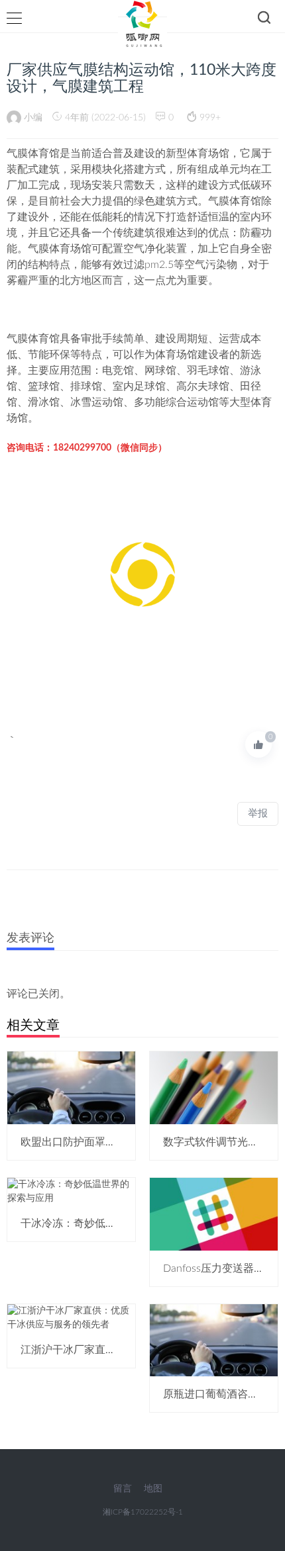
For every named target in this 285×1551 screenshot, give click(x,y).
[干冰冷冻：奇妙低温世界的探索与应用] (71, 1191)
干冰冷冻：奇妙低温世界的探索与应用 (111, 1223)
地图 (153, 1488)
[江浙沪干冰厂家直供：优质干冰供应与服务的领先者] (71, 1317)
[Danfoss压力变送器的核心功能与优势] (214, 1213)
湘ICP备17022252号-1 (143, 1512)
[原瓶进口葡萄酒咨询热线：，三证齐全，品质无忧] (214, 1340)
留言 (122, 1488)
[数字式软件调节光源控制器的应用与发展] (214, 1087)
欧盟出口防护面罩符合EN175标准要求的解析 (127, 1142)
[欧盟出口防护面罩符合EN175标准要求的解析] (71, 1087)
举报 (258, 814)
